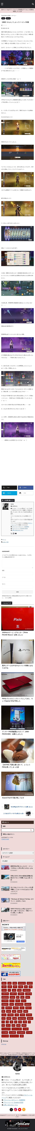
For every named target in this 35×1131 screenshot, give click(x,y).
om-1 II (12, 1000)
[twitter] (11, 533)
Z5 (7, 1022)
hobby (20, 986)
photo (22, 1007)
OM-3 (17, 1000)
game (4, 542)
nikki (22, 997)
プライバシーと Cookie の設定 (20, 528)
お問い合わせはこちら (17, 530)
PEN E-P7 (8, 1007)
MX (18, 997)
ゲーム (4, 539)
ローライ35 (5, 1036)
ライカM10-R (21, 1032)
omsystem (5, 1004)
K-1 (9, 990)
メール (3, 577)
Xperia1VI (30, 1018)
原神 (7, 542)
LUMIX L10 (13, 993)
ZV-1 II (8, 1025)
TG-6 (16, 1015)
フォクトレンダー (16, 1029)
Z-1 (3, 1022)
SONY (25, 1011)
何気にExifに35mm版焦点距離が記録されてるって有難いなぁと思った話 (22, 878)
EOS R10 (30, 983)
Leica (14, 990)
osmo (11, 1004)
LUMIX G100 (26, 990)
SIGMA (19, 1011)
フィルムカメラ (6, 1029)
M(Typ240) (5, 997)
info (26, 986)
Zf (29, 1022)
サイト (3, 584)
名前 (3, 570)
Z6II (11, 1022)
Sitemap (3, 1044)
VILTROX (29, 1015)
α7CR (18, 1025)
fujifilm (4, 986)
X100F (8, 1018)
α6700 (24, 1025)
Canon (4, 983)
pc (3, 1007)
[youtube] (16, 533)
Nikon (27, 997)
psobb (8, 1011)
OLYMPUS (5, 1000)
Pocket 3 (28, 1007)
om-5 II (23, 1000)
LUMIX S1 (21, 993)
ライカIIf (26, 1029)
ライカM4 (4, 1032)
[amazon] (23, 1109)
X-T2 (3, 1018)
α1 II (13, 1025)
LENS (19, 990)
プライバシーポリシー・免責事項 (20, 526)
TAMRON (10, 1015)
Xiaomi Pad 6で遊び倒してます (13, 798)
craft (9, 983)
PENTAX (16, 1007)
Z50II (25, 1022)
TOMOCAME (5, 839)
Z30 (20, 1022)
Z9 (15, 1022)
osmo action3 (19, 1004)
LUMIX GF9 (5, 993)
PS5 (3, 1011)
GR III (15, 986)
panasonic (27, 1004)
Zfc (3, 1025)
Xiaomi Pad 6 (22, 1018)
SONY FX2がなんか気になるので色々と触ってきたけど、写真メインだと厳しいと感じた (22, 910)
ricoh (14, 1011)
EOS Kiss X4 (22, 983)
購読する (6, 822)
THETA (22, 1015)
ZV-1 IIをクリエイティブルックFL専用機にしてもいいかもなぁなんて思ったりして (22, 889)
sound (4, 1015)
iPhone (4, 990)
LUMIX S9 (28, 993)
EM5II (14, 983)
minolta (12, 997)
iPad (31, 986)
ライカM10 (12, 1032)
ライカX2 (29, 1032)
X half (14, 1018)
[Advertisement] (17, 464)
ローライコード (14, 1036)
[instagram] (14, 533)
